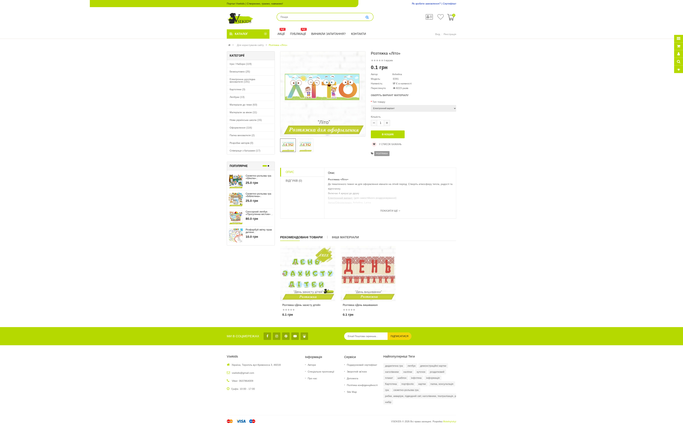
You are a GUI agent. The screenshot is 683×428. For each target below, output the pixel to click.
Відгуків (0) (294, 180)
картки (422, 383)
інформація (433, 377)
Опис (290, 172)
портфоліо (407, 383)
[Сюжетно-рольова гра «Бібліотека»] (236, 199)
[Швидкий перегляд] (316, 278)
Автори (312, 364)
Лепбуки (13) (237, 97)
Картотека (391, 383)
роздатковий (437, 371)
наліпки (407, 371)
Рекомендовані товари (301, 237)
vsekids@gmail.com (243, 372)
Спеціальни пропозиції (321, 371)
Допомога (352, 378)
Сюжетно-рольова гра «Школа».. (258, 177)
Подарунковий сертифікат (362, 364)
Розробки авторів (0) (241, 142)
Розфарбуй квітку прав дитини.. (259, 230)
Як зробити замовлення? (426, 3)
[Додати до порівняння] (310, 278)
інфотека (416, 377)
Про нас (312, 378)
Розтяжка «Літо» (278, 45)
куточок (421, 371)
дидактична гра (394, 365)
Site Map (352, 391)
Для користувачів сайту (250, 45)
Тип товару (378, 101)
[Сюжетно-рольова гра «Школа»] (236, 181)
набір (388, 402)
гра (387, 389)
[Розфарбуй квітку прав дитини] (236, 235)
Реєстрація (450, 34)
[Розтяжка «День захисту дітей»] (307, 273)
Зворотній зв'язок (357, 371)
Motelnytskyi (449, 421)
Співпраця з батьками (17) (245, 150)
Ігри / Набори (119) (241, 63)
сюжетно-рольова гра (406, 389)
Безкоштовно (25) (240, 71)
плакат (389, 377)
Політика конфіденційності (362, 385)
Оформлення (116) (241, 127)
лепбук (411, 365)
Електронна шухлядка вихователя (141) (242, 80)
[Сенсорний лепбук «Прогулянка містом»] (236, 217)
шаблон (402, 377)
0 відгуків (388, 60)
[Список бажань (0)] (440, 18)
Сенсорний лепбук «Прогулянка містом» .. (259, 213)
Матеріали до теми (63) (243, 104)
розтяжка (382, 153)
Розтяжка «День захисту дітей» (301, 304)
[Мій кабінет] (429, 18)
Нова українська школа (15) (246, 120)
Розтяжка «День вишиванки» (360, 304)
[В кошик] (298, 278)
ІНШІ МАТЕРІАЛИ (345, 237)
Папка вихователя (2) (242, 135)
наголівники (392, 371)
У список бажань (390, 144)
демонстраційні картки (433, 365)
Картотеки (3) (237, 89)
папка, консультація (441, 383)
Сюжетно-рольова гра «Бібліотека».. (258, 195)
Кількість (376, 116)
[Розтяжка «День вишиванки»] (368, 273)
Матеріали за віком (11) (243, 112)
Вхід (437, 34)
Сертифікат (449, 3)
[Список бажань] (304, 278)
